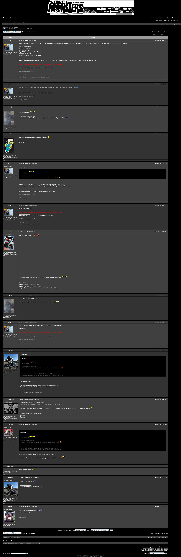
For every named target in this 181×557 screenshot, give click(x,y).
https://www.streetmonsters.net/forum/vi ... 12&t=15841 (42, 288)
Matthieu (14, 28)
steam (29, 77)
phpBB (84, 555)
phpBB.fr (101, 556)
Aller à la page (154, 31)
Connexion (6, 18)
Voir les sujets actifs (23, 21)
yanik (18, 28)
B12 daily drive (23, 74)
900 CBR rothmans (11, 27)
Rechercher (175, 18)
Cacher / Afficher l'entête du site (158, 18)
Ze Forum (13, 24)
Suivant (166, 31)
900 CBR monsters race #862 (27, 71)
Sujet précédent (156, 34)
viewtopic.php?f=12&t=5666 (31, 284)
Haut (4, 80)
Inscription (13, 18)
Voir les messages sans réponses (10, 21)
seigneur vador (23, 28)
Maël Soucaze (92, 556)
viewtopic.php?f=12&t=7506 (34, 286)
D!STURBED (30, 28)
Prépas (18, 24)
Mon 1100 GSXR (23, 517)
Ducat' (10, 28)
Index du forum (6, 24)
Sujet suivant (164, 34)
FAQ (169, 18)
